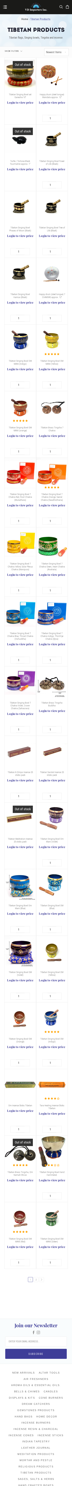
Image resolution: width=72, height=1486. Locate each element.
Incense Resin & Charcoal (35, 1429)
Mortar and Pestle (36, 1460)
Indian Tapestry (36, 1441)
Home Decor (46, 1416)
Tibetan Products (35, 1472)
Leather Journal (36, 1447)
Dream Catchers (36, 1404)
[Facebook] (33, 1333)
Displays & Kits (22, 1397)
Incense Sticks (50, 1435)
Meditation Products (35, 1454)
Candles (51, 1391)
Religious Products (36, 1466)
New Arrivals (23, 1372)
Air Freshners (36, 1379)
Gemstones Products (36, 1410)
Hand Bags (24, 1416)
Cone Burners (51, 1397)
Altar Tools (49, 1372)
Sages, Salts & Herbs (36, 1479)
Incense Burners (36, 1422)
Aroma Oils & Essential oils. (36, 1385)
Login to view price (20, 102)
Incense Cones (21, 1435)
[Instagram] (38, 1333)
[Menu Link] (5, 7)
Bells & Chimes (27, 1391)
